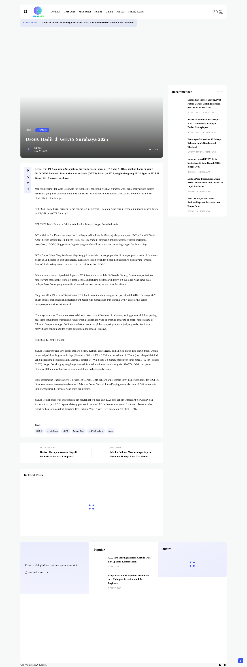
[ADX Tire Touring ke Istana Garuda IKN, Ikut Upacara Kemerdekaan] (99, 562)
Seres (110, 431)
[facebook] (220, 665)
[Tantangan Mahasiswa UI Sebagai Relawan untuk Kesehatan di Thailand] (178, 144)
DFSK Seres (52, 431)
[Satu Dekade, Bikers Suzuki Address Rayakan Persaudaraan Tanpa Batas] (178, 203)
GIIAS (66, 431)
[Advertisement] (123, 53)
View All (220, 92)
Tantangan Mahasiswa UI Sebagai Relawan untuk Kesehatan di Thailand (205, 143)
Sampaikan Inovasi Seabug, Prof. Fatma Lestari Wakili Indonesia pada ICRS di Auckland (88, 22)
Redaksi (38, 148)
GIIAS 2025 (78, 431)
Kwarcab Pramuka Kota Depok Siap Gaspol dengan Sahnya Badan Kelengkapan (204, 123)
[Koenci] (38, 12)
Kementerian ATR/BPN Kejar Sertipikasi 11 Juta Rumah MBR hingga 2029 (204, 163)
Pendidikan (30, 22)
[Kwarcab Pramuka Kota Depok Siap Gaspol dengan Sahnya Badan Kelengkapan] (178, 124)
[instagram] (225, 665)
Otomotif (42, 130)
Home (28, 130)
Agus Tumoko (195, 113)
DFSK (39, 431)
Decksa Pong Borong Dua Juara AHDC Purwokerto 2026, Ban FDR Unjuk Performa (205, 183)
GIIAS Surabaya (96, 431)
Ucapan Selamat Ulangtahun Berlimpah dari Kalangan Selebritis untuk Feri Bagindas (128, 579)
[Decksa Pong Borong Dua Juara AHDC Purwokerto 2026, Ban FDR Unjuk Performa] (178, 183)
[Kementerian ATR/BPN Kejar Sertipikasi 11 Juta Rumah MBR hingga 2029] (178, 163)
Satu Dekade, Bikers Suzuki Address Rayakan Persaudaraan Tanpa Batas (204, 202)
